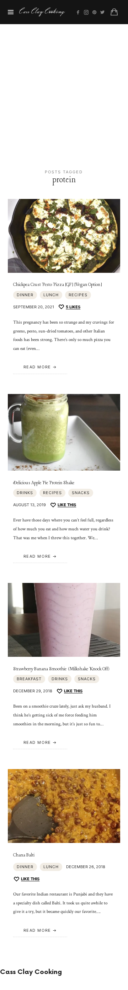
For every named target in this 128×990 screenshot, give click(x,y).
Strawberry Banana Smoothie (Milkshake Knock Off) (61, 669)
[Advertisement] (64, 92)
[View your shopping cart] (114, 12)
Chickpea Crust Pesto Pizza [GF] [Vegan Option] (57, 285)
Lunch (51, 294)
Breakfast (29, 678)
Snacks (81, 492)
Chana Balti (23, 855)
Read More (37, 366)
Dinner (25, 294)
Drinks (25, 492)
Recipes (78, 294)
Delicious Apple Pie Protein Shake (43, 483)
